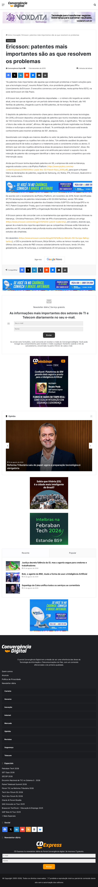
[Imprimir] (45, 75)
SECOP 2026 (7, 776)
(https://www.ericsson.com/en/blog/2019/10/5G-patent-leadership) (36, 222)
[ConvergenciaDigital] (17, 5)
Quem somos (7, 671)
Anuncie (5, 675)
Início (9, 35)
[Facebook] (8, 75)
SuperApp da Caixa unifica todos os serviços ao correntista (51, 585)
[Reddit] (26, 75)
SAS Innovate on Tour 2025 (13, 804)
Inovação (16, 35)
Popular (72, 553)
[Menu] (3, 6)
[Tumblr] (40, 270)
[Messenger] (32, 75)
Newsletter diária (9, 683)
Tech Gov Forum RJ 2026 (12, 796)
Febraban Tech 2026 (10, 768)
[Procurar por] (95, 6)
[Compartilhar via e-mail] (39, 75)
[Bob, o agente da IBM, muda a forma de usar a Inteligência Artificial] (13, 577)
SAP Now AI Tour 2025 (11, 812)
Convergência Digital (15, 68)
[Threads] (34, 829)
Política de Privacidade (11, 679)
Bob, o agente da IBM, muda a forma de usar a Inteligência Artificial (54, 574)
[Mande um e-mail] (24, 68)
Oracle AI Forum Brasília (11, 800)
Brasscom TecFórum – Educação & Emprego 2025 (22, 808)
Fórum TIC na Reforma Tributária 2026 (18, 788)
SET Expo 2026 (8, 772)
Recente (25, 553)
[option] (49, 445)
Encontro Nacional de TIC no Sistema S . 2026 (21, 780)
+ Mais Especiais (9, 816)
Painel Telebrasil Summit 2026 (14, 784)
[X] (14, 75)
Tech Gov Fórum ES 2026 (12, 792)
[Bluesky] (40, 829)
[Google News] (54, 259)
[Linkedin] (20, 75)
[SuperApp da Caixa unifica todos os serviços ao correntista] (13, 588)
